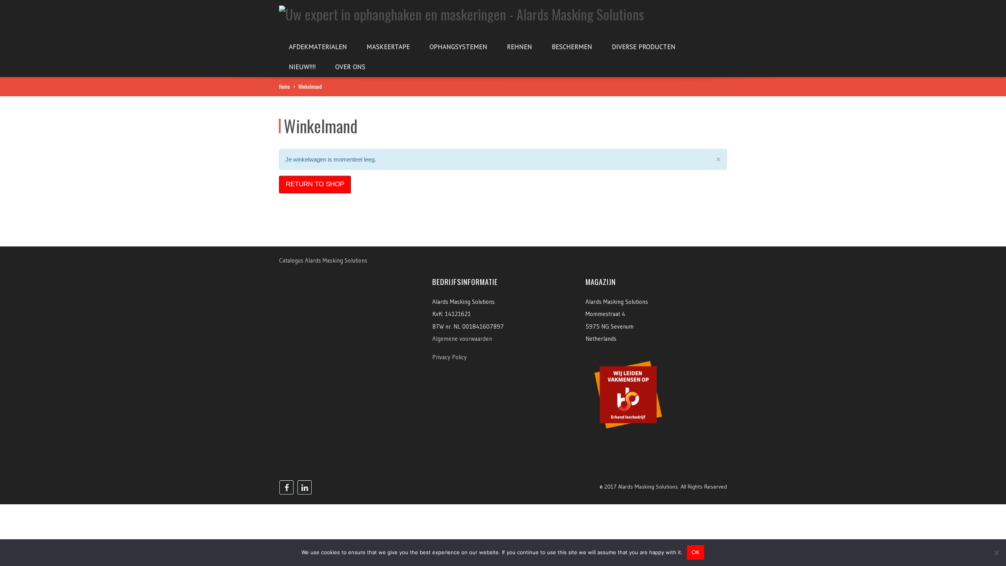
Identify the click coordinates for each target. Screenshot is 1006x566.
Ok (695, 552)
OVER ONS (350, 66)
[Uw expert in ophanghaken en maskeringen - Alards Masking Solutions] (461, 11)
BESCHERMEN (572, 46)
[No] (996, 553)
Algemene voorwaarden (462, 338)
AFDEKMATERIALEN (318, 46)
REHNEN (519, 46)
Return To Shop (315, 184)
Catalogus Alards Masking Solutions (323, 260)
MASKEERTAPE (388, 46)
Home (284, 86)
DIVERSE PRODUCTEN (644, 46)
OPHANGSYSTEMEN (458, 46)
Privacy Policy (449, 357)
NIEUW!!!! (302, 66)
